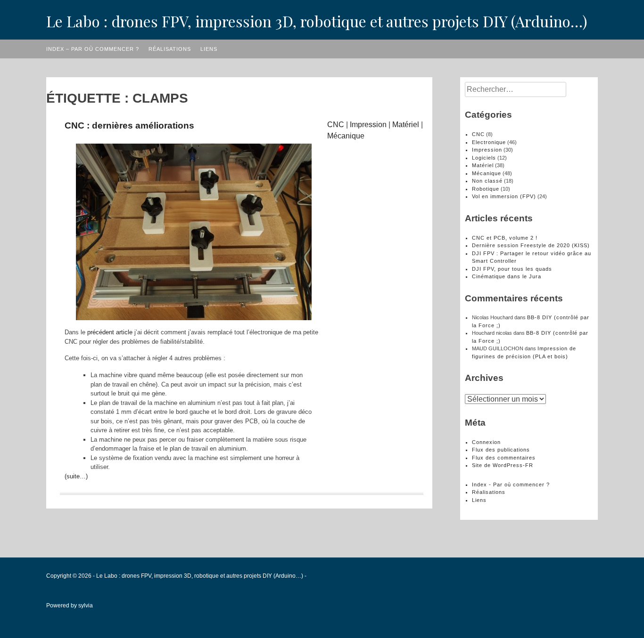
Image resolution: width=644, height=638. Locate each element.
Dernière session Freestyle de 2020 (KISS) (531, 245)
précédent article (109, 332)
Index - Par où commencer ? (511, 484)
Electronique (489, 142)
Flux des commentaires (504, 457)
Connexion (486, 442)
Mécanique (345, 136)
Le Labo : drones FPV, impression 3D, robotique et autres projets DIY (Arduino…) (316, 21)
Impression (368, 125)
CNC (335, 125)
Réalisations (170, 49)
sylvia (85, 605)
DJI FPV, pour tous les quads (512, 269)
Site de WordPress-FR (502, 465)
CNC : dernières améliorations (129, 125)
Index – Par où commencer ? (92, 49)
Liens (208, 49)
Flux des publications (501, 449)
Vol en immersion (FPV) (504, 196)
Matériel (405, 125)
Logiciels (484, 158)
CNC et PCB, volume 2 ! (504, 238)
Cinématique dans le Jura (506, 276)
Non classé (487, 181)
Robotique (485, 189)
